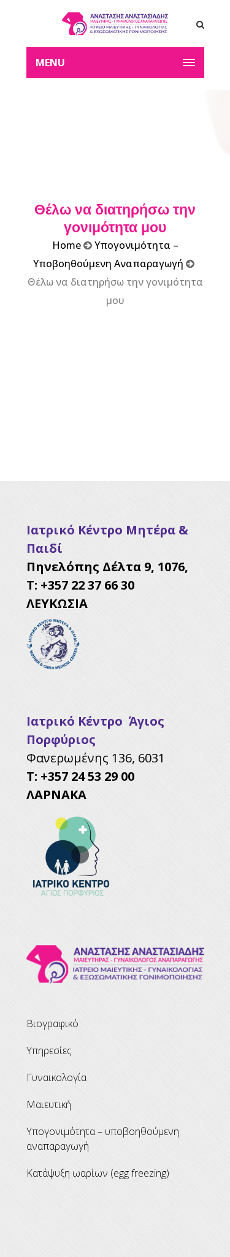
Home (66, 245)
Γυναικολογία (56, 1077)
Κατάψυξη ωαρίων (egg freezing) (97, 1173)
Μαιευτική (48, 1104)
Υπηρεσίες (49, 1050)
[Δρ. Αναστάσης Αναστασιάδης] (115, 23)
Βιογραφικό (52, 1023)
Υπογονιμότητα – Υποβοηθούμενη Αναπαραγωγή (102, 1139)
